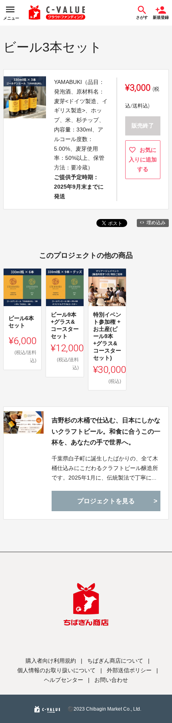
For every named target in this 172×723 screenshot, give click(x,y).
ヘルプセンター (63, 680)
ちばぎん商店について (115, 660)
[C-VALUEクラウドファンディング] (57, 13)
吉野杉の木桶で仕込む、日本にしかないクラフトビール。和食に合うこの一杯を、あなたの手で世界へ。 (106, 431)
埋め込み (156, 222)
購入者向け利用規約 (51, 660)
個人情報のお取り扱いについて (56, 670)
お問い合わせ (111, 680)
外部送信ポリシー (129, 670)
